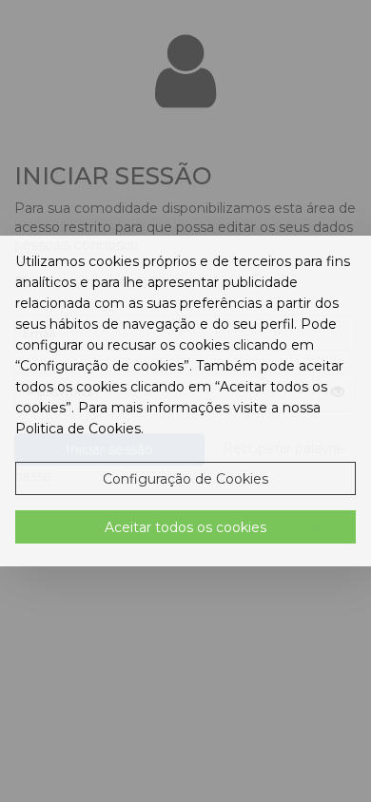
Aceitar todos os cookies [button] (185, 527)
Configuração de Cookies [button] (185, 478)
